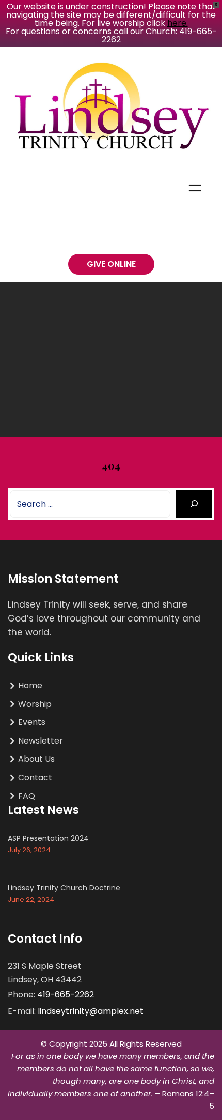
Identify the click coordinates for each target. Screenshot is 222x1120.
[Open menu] (195, 188)
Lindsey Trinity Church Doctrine (64, 888)
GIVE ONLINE (111, 264)
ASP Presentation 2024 (48, 838)
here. (177, 23)
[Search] (194, 504)
